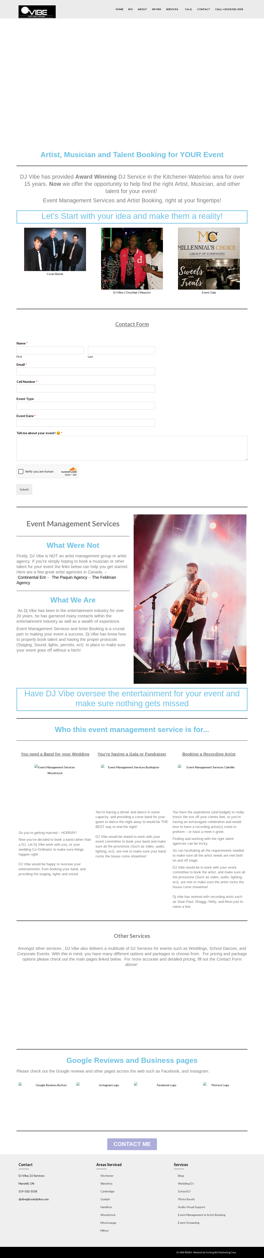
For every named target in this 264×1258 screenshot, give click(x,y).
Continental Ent (32, 577)
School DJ (184, 1191)
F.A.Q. (188, 9)
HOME (119, 9)
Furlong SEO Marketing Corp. (221, 1252)
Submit (24, 489)
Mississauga (108, 1222)
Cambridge (107, 1191)
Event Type (25, 399)
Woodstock (108, 1215)
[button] (20, 261)
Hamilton (106, 1207)
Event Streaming (188, 1222)
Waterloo (106, 1183)
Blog (181, 1175)
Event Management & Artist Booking (201, 1215)
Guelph (105, 1199)
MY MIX (156, 9)
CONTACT (203, 9)
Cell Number (27, 381)
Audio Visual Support (191, 1207)
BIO (130, 9)
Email (21, 364)
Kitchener (106, 1175)
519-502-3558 (28, 1191)
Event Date (26, 416)
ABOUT (142, 9)
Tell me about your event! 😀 (39, 433)
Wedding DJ (186, 1183)
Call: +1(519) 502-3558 (229, 9)
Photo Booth (186, 1199)
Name (22, 343)
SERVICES (172, 9)
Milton (104, 1230)
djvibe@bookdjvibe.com (34, 1199)
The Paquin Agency (69, 577)
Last (90, 356)
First (19, 356)
